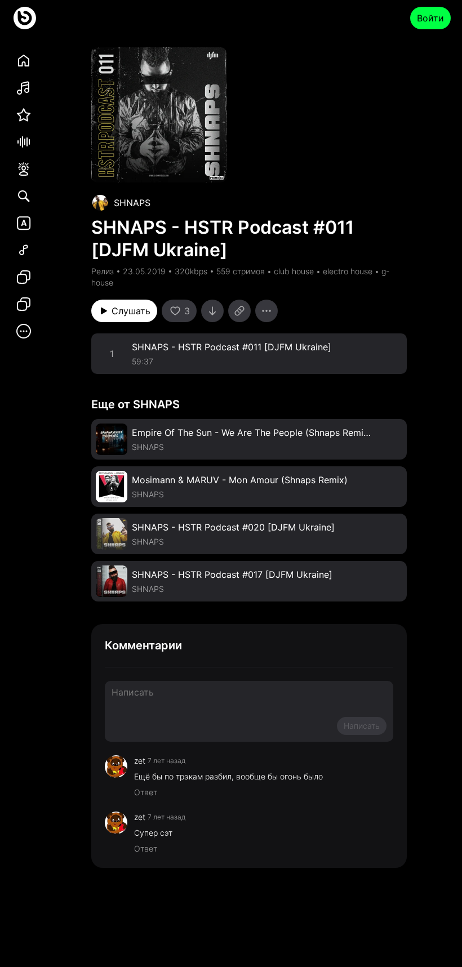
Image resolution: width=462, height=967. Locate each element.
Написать (362, 725)
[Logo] (24, 18)
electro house (347, 271)
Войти (430, 18)
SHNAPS (132, 202)
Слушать (131, 311)
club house (294, 271)
